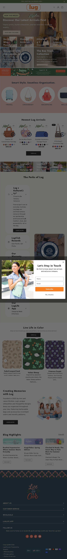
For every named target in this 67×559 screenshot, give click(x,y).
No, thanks (49, 295)
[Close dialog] (63, 262)
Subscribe (49, 289)
